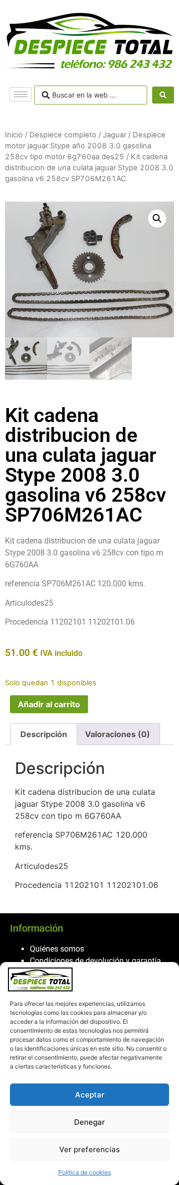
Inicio (14, 134)
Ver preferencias (89, 1149)
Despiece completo (62, 134)
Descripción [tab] (43, 734)
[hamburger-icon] (20, 94)
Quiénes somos (57, 949)
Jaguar (114, 134)
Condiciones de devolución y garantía (95, 961)
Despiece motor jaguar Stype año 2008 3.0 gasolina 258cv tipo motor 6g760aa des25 (85, 145)
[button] (157, 218)
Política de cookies (84, 1172)
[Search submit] (163, 95)
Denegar (89, 1122)
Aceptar (89, 1094)
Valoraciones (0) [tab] (117, 734)
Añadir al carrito (49, 704)
